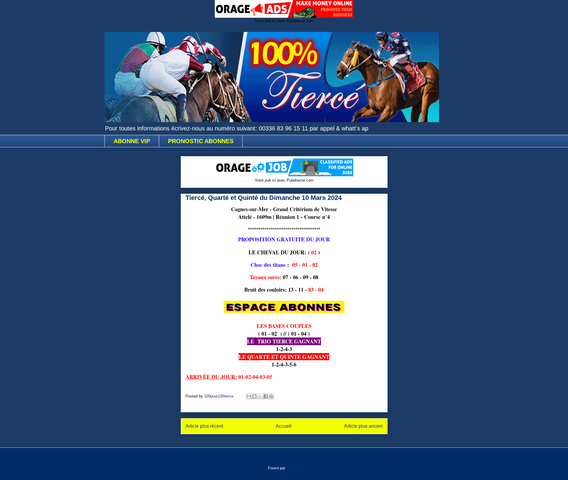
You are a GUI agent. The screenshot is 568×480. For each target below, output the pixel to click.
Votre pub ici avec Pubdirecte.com (284, 21)
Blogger (292, 468)
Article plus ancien (363, 426)
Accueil (283, 426)
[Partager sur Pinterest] (271, 396)
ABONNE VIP (132, 141)
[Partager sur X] (260, 396)
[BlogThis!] (254, 396)
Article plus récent (204, 426)
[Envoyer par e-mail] (249, 396)
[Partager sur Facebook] (266, 396)
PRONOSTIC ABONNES (200, 141)
